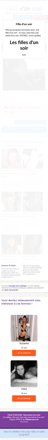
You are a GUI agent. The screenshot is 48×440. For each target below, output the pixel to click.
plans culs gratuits (11, 290)
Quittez (24, 55)
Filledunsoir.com (32, 420)
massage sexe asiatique (17, 286)
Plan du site (24, 422)
